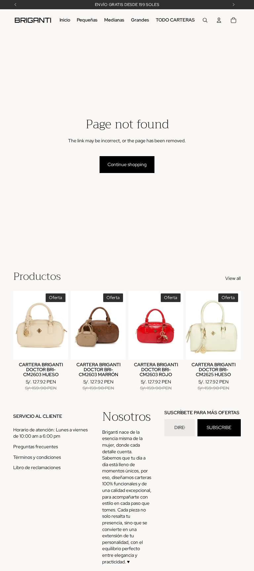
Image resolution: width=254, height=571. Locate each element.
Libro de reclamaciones (37, 467)
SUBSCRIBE (219, 427)
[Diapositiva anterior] (18, 325)
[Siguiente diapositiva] (63, 325)
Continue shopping (127, 164)
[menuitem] (65, 20)
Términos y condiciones (37, 457)
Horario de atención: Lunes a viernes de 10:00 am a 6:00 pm (50, 433)
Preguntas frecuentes (35, 447)
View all (233, 278)
